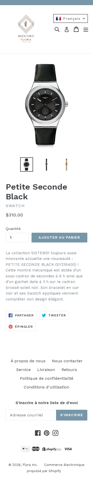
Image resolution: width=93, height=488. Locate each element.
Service (23, 369)
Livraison (46, 369)
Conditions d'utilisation (46, 387)
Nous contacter (67, 360)
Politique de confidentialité (46, 378)
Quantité (13, 229)
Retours (69, 369)
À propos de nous (28, 360)
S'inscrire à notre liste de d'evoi (47, 403)
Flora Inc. (30, 465)
